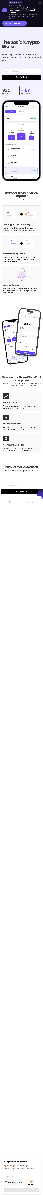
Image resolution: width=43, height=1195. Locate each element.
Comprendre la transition (13, 23)
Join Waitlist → (21, 77)
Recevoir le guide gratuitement (21, 1190)
